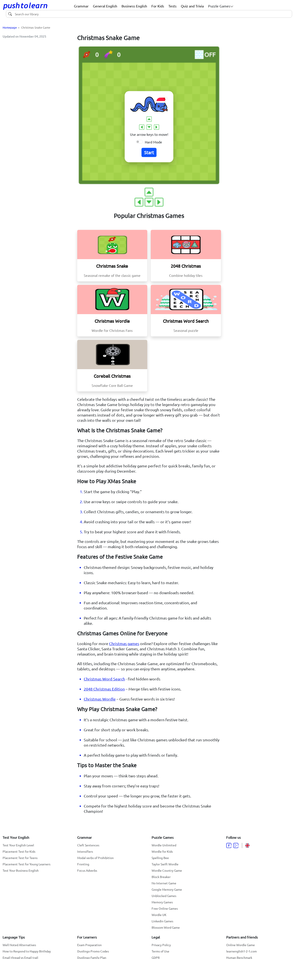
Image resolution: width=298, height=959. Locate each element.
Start (149, 152)
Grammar (81, 6)
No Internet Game (164, 883)
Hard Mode (153, 141)
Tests (172, 6)
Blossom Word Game (166, 927)
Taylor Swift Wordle (165, 864)
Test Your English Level (18, 845)
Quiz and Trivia (192, 6)
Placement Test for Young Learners (26, 864)
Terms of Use (160, 951)
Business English (134, 6)
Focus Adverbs (87, 870)
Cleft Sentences (88, 845)
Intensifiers (85, 851)
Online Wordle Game (240, 945)
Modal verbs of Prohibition (95, 858)
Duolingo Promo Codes (93, 951)
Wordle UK (159, 915)
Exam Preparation (89, 945)
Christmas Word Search (104, 679)
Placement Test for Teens (20, 858)
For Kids (157, 6)
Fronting (83, 864)
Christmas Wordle (100, 699)
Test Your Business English (21, 870)
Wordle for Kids (162, 851)
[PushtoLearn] (25, 6)
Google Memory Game (167, 889)
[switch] (139, 141)
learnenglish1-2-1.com (241, 951)
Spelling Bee (160, 858)
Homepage (10, 27)
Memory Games (162, 902)
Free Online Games (165, 908)
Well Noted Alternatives (19, 945)
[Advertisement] (37, 69)
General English (105, 6)
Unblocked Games (164, 896)
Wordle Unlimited (164, 845)
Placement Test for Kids (19, 851)
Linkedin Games (162, 921)
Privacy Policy (161, 945)
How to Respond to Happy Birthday (27, 951)
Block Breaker (161, 877)
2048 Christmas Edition (104, 689)
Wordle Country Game (167, 870)
